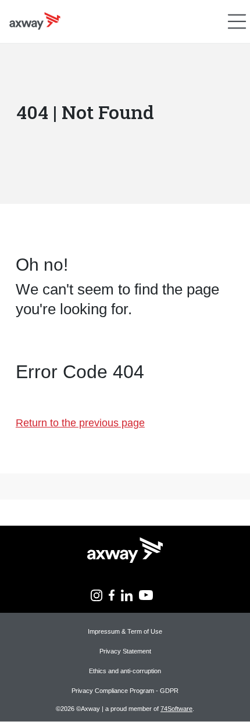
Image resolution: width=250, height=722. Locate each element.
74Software (176, 708)
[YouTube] (146, 594)
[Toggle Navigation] (237, 22)
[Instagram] (96, 594)
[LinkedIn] (127, 594)
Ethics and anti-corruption (125, 670)
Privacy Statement (125, 651)
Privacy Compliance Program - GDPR (125, 690)
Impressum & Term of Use (125, 631)
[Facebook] (112, 594)
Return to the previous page (80, 423)
